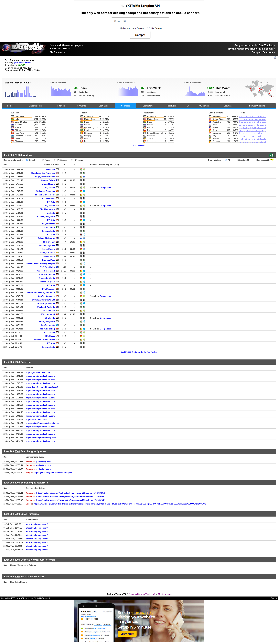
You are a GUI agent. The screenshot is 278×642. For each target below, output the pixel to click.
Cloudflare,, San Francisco (43, 173)
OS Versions (205, 106)
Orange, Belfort (48, 180)
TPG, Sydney (49, 242)
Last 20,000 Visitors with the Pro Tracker (139, 352)
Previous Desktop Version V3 (142, 594)
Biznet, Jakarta (48, 231)
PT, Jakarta (50, 213)
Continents (103, 106)
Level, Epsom (48, 249)
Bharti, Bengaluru (47, 321)
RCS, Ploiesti (49, 311)
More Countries (138, 146)
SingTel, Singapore (46, 296)
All (228, 160)
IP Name (46, 160)
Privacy (274, 598)
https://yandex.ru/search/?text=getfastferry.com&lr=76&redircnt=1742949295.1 (70, 493)
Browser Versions (257, 106)
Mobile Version (165, 594)
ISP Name (78, 160)
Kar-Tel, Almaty (48, 325)
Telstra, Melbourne (46, 238)
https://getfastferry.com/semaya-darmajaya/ (53, 472)
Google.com (105, 187)
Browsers (228, 106)
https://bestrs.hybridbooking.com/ (41, 438)
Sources (10, 106)
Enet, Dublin (49, 227)
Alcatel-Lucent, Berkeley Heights (40, 264)
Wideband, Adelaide (46, 307)
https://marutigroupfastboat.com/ (40, 376)
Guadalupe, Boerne (46, 303)
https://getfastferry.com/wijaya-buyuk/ (42, 423)
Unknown (50, 169)
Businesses (262, 160)
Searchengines (35, 106)
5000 (17, 362)
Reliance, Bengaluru (46, 216)
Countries (125, 106)
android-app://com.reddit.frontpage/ (42, 387)
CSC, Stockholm (47, 267)
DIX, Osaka (50, 336)
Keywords (81, 106)
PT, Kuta (51, 202)
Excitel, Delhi (49, 256)
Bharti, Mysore (48, 184)
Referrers (61, 106)
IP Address (61, 160)
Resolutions (172, 106)
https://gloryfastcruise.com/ (38, 372)
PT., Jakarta (49, 332)
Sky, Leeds (50, 318)
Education (243, 160)
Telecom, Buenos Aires (44, 340)
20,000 (18, 155)
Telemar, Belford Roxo (45, 195)
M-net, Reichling (47, 329)
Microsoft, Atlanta (47, 274)
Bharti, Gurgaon (47, 282)
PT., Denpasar (48, 198)
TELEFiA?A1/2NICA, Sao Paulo (41, 293)
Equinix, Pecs (48, 260)
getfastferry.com (22, 62)
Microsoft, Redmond (45, 271)
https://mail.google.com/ (37, 524)
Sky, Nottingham (47, 209)
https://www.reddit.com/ (36, 419)
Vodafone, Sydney (47, 245)
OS (188, 106)
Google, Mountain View (44, 177)
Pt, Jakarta (50, 187)
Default (32, 160)
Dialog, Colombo (47, 253)
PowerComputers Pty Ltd (43, 300)
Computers (148, 106)
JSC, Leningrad (48, 314)
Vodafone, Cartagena (45, 191)
